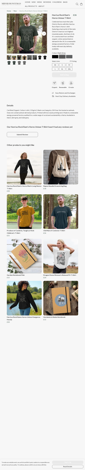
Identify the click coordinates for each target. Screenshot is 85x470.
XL (62, 69)
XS (55, 65)
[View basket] (81, 4)
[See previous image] (10, 34)
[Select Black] (55, 56)
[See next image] (44, 34)
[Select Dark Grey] (62, 56)
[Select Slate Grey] (69, 56)
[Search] (77, 4)
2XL (69, 69)
